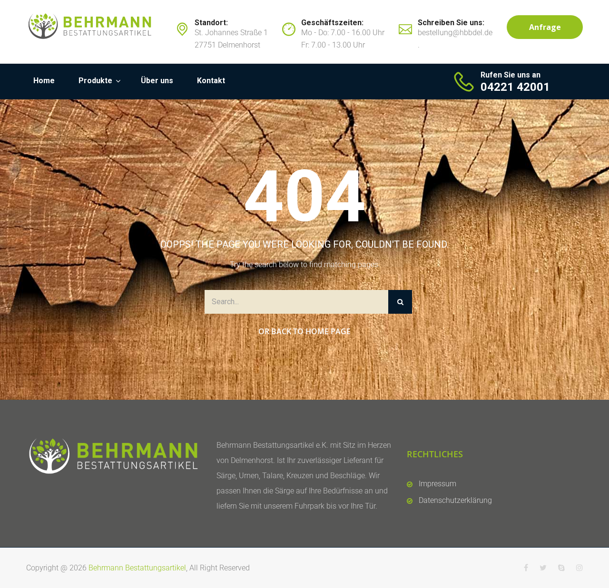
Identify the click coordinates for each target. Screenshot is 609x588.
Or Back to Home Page (304, 331)
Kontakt (211, 80)
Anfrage (545, 27)
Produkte (95, 80)
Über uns (157, 80)
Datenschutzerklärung (455, 500)
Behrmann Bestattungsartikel (137, 567)
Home (44, 80)
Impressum (437, 483)
